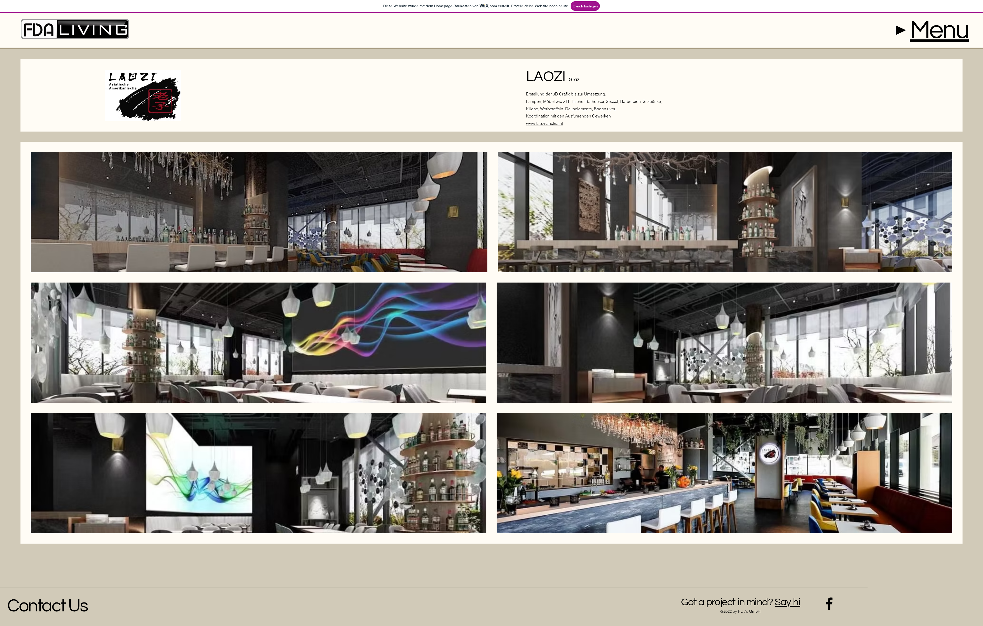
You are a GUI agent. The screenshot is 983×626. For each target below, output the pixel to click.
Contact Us (47, 606)
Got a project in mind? (727, 602)
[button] (939, 30)
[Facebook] (829, 603)
